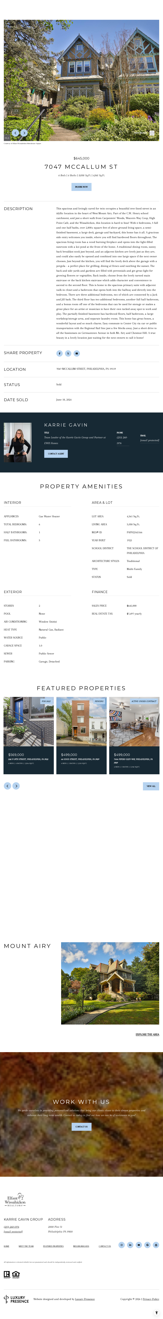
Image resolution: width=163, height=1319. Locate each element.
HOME (6, 1246)
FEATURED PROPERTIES (53, 1246)
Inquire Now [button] (81, 187)
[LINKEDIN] (130, 1245)
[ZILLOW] (156, 1245)
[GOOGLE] (147, 1245)
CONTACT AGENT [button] (56, 454)
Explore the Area (147, 1034)
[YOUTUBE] (139, 1245)
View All (151, 786)
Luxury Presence (85, 1299)
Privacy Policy (151, 1299)
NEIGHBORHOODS (81, 1246)
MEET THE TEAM (26, 1246)
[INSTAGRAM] (121, 1245)
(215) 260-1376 (122, 440)
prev (15, 133)
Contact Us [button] (81, 1127)
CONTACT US (105, 1246)
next (24, 133)
